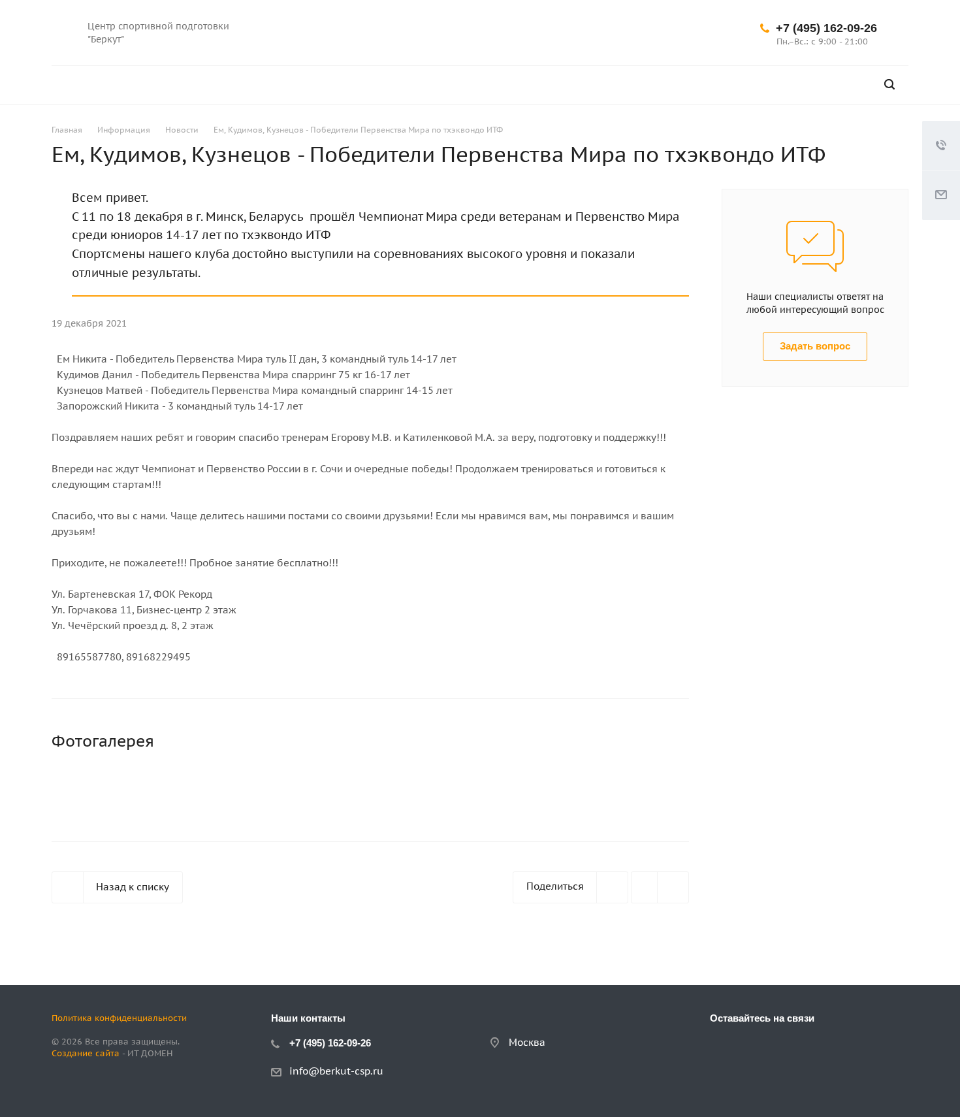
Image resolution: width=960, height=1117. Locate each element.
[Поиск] (889, 84)
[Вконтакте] (601, 33)
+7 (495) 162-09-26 (826, 28)
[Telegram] (632, 33)
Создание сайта (86, 1053)
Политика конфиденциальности (119, 1018)
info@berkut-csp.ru (336, 1071)
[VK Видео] (663, 33)
